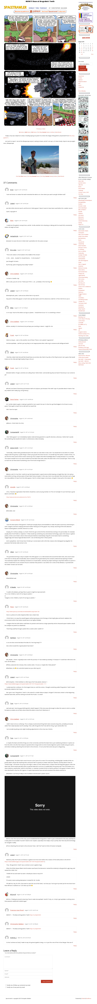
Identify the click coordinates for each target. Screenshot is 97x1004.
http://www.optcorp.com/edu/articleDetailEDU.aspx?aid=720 (22, 611)
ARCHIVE (86, 38)
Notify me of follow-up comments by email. (18, 985)
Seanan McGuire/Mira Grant (85, 349)
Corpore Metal (15, 520)
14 (92, 47)
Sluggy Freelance (82, 294)
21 (92, 49)
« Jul (82, 54)
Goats (79, 262)
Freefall (80, 211)
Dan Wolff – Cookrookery (84, 359)
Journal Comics (82, 183)
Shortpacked (81, 290)
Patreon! (80, 79)
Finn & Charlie (81, 257)
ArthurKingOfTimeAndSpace (85, 200)
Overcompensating (83, 277)
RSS (79, 83)
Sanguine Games (82, 332)
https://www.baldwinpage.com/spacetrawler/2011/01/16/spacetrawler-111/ (25, 684)
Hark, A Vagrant (82, 264)
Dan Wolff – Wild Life (83, 361)
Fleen (79, 326)
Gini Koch (80, 343)
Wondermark (81, 310)
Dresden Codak (82, 206)
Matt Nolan (81, 365)
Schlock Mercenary (82, 221)
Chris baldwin (14, 274)
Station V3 (80, 224)
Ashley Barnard (82, 342)
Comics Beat (81, 320)
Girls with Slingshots (83, 260)
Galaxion (80, 213)
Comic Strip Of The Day (84, 319)
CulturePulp (81, 243)
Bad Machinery (82, 238)
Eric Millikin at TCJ (82, 324)
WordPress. (88, 998)
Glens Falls (81, 181)
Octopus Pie (81, 273)
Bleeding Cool (81, 317)
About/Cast (81, 76)
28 (92, 50)
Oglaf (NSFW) (81, 275)
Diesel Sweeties (82, 245)
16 (81, 49)
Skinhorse (80, 292)
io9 (79, 330)
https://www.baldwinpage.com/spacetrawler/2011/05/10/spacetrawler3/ (25, 861)
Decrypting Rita (82, 202)
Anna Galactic (81, 188)
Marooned (81, 217)
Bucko (79, 240)
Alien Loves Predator (83, 234)
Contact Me (81, 87)
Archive (52, 132)
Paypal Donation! (82, 81)
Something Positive (83, 299)
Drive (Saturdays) (82, 208)
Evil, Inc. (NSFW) (82, 251)
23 (81, 50)
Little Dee (80, 185)
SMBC (79, 296)
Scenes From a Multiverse (84, 286)
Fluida (82, 998)
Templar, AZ (81, 301)
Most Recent (58, 132)
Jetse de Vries (81, 345)
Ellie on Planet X (82, 209)
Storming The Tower (83, 335)
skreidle (12, 487)
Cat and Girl (81, 242)
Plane (12, 607)
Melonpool (81, 219)
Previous (38, 129)
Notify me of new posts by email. (16, 987)
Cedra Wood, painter (83, 357)
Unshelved (80, 305)
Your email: (81, 61)
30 (81, 52)
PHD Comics (81, 279)
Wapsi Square (81, 309)
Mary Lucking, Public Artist (84, 363)
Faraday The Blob (82, 255)
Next (44, 129)
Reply (75, 197)
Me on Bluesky (82, 91)
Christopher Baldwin (17, 924)
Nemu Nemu (81, 270)
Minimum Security (82, 268)
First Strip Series (43, 132)
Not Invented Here (82, 271)
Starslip (80, 222)
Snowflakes (81, 297)
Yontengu (80, 190)
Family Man (81, 253)
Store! (79, 85)
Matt (11, 220)
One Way (80, 194)
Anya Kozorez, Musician (84, 355)
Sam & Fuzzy (81, 284)
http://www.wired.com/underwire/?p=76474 (18, 497)
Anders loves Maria (83, 236)
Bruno (79, 186)
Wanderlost (81, 307)
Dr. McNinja (81, 249)
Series (21, 132)
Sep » (92, 54)
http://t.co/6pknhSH (35, 915)
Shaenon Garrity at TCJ (83, 333)
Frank (12, 335)
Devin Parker (14, 399)
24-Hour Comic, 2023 (83, 192)
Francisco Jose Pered (17, 910)
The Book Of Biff (82, 303)
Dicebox (80, 204)
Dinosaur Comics (82, 247)
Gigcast (80, 328)
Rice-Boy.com (81, 283)
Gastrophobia (81, 258)
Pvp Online (81, 281)
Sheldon (80, 288)
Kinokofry (80, 266)
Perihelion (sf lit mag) (83, 347)
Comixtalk (80, 322)
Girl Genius (81, 215)
